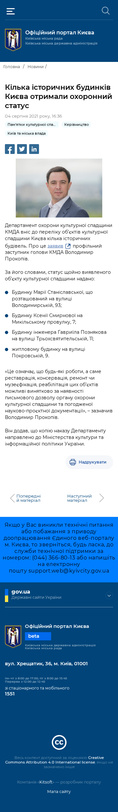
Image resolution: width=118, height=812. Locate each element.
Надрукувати (93, 462)
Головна (11, 66)
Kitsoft (45, 782)
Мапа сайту (59, 791)
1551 (10, 694)
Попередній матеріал (28, 498)
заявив (55, 245)
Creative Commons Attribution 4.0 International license (54, 760)
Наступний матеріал (79, 498)
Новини (36, 66)
